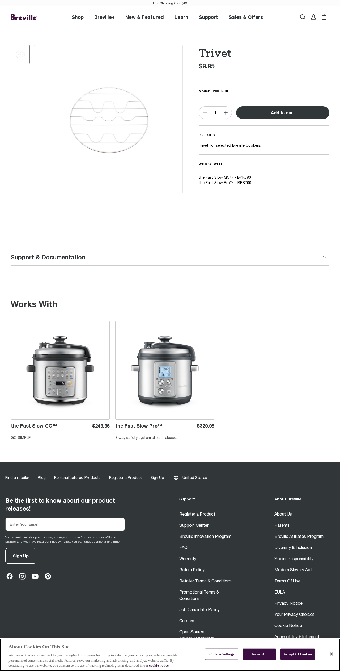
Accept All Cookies (297, 654)
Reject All (259, 654)
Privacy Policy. (60, 541)
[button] (104, 17)
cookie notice (159, 666)
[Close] (331, 654)
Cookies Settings (221, 654)
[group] (20, 54)
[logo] (24, 17)
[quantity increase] (225, 112)
